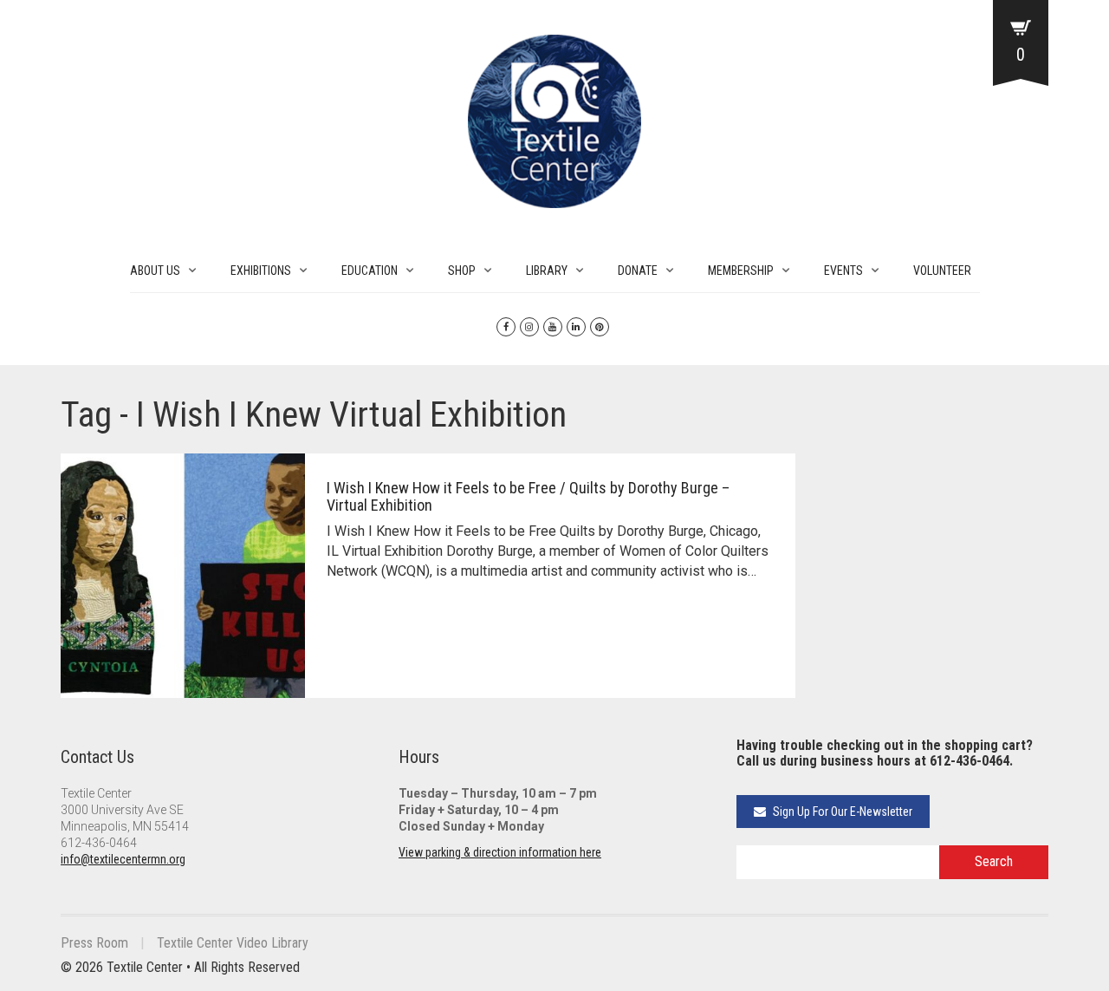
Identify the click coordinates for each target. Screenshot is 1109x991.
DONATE (638, 270)
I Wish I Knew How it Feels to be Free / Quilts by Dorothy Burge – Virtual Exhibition (528, 496)
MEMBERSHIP (741, 270)
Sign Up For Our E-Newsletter (841, 811)
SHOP (462, 270)
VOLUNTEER (942, 270)
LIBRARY (546, 270)
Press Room (94, 943)
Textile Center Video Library (232, 943)
